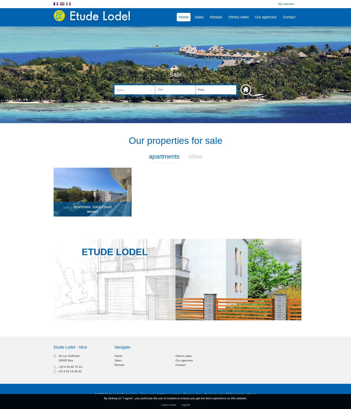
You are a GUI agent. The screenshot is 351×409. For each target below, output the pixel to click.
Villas (195, 156)
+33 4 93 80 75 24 (70, 367)
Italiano (68, 3)
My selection (286, 3)
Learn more (168, 404)
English (62, 3)
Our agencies (266, 17)
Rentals (216, 17)
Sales (199, 17)
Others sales (238, 17)
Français (56, 3)
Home (183, 17)
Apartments (164, 156)
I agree (185, 404)
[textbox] (178, 89)
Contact (289, 17)
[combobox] (175, 89)
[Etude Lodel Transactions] (94, 24)
